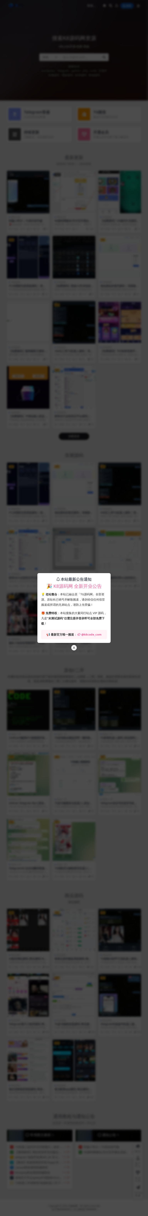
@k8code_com (91, 634)
